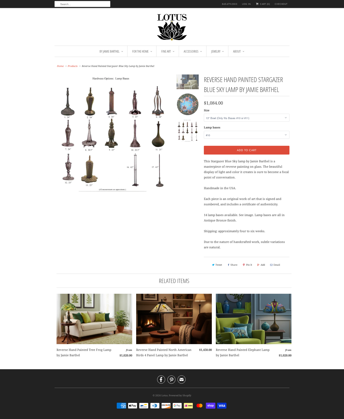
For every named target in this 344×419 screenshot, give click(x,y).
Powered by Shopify (180, 395)
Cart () (264, 4)
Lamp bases (212, 127)
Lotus (164, 395)
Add (263, 264)
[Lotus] (172, 28)
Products (73, 66)
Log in (246, 4)
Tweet (218, 264)
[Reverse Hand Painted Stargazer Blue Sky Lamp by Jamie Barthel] (113, 132)
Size (206, 110)
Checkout (281, 4)
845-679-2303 (229, 4)
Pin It (249, 264)
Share (234, 264)
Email (277, 264)
